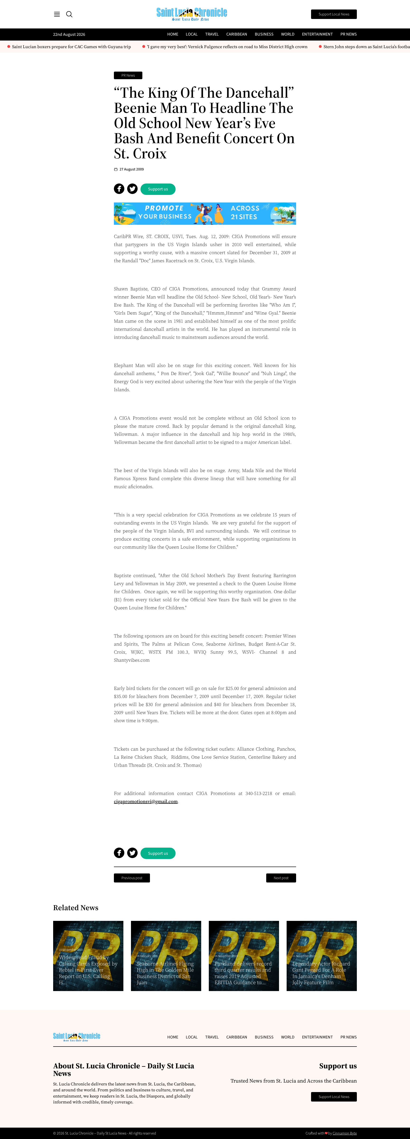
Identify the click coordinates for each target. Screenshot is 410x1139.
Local (192, 34)
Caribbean (236, 34)
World (287, 34)
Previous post (131, 878)
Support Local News (334, 14)
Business (264, 34)
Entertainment (317, 34)
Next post (281, 878)
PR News (348, 34)
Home (172, 34)
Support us (158, 189)
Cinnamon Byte (345, 1133)
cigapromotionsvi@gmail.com (146, 801)
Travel (212, 34)
